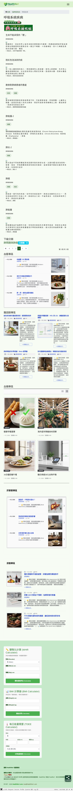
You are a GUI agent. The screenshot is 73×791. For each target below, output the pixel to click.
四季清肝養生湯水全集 (26, 533)
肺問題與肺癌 (9, 39)
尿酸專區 (26, 576)
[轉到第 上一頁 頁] (9, 248)
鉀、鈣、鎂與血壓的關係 (25, 293)
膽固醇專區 (19, 318)
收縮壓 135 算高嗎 (23, 259)
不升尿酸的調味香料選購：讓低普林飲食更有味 (42, 616)
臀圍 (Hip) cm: (10, 672)
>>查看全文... (26, 344)
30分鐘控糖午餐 (10, 474)
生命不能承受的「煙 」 (16, 34)
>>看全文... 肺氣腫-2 (12, 138)
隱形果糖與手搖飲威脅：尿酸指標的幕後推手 (41, 574)
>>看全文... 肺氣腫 (11, 232)
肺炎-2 (9, 147)
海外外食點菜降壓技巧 (24, 276)
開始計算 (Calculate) (22, 713)
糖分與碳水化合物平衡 (47, 474)
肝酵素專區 (21, 501)
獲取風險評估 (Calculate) (23, 681)
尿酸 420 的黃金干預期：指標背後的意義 (39, 595)
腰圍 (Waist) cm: (11, 666)
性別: (7, 733)
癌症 (15, 187)
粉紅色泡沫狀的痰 (14, 59)
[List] (67, 391)
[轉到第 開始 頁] (6, 248)
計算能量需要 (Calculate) (22, 754)
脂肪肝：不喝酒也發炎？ (27, 500)
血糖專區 (7, 428)
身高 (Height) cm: (11, 698)
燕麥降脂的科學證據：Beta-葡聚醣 (15, 351)
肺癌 (8, 178)
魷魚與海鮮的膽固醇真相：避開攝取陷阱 (17, 316)
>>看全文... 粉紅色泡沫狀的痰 (14, 76)
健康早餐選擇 (9, 431)
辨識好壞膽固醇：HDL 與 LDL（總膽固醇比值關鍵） (53, 317)
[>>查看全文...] (67, 265)
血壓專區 (19, 261)
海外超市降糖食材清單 (47, 431)
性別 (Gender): (10, 659)
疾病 (8, 93)
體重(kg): (31, 739)
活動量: (8, 746)
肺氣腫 (9, 209)
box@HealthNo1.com (30, 784)
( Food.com (9, 777)
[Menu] (68, 4)
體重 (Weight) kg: (11, 705)
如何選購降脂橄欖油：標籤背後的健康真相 (52, 351)
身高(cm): (20, 739)
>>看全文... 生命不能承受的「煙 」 (16, 51)
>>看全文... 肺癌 (10, 200)
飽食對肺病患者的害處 (16, 84)
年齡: (7, 739)
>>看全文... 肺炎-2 (11, 169)
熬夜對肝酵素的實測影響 (27, 516)
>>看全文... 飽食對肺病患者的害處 (16, 107)
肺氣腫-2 (10, 116)
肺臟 (15, 93)
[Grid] (62, 391)
